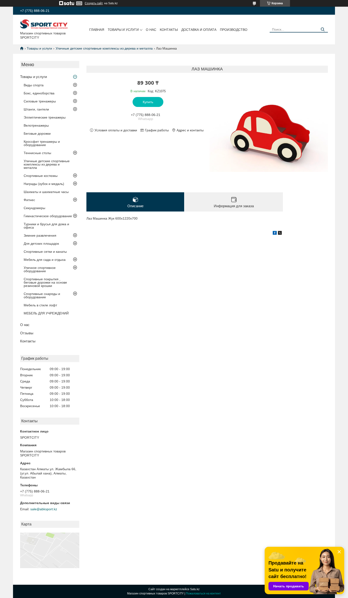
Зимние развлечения (40, 235)
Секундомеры (34, 208)
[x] (280, 233)
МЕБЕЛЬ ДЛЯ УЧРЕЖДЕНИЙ (46, 313)
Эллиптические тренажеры (45, 117)
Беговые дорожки (37, 133)
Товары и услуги (123, 30)
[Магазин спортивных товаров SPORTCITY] (43, 24)
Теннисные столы (37, 153)
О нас (151, 30)
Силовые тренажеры (40, 101)
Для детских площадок (41, 243)
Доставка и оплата (198, 30)
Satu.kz (195, 589)
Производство (233, 30)
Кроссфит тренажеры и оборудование (42, 143)
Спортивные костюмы (41, 176)
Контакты (169, 30)
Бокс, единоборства (39, 93)
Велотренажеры (36, 125)
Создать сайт (94, 3)
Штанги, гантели (36, 109)
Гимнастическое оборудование (48, 216)
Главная (96, 30)
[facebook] (275, 233)
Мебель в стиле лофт (40, 305)
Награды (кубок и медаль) (44, 184)
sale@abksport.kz (43, 509)
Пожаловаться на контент (203, 593)
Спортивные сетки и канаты (45, 251)
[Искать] (322, 29)
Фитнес (29, 200)
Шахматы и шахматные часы (46, 192)
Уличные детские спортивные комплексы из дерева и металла (104, 48)
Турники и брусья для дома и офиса (46, 225)
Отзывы (26, 333)
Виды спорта (34, 85)
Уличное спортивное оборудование (40, 269)
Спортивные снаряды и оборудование (42, 295)
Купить (148, 102)
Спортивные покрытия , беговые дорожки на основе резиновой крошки (45, 282)
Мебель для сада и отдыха (45, 260)
